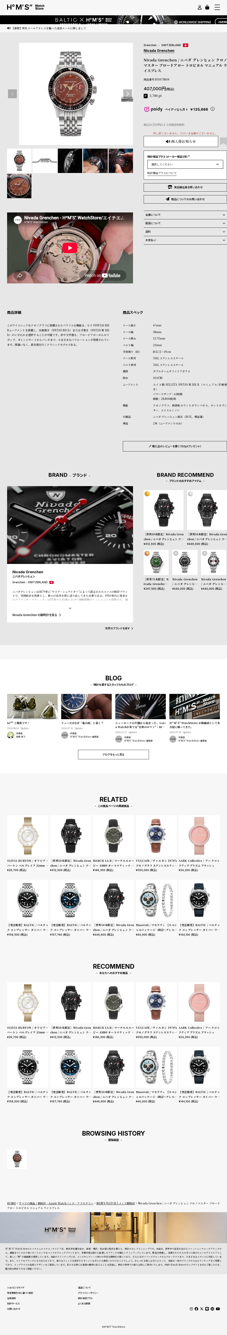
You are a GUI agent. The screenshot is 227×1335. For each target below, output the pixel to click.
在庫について (153, 214)
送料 (148, 231)
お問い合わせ (13, 1309)
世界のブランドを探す (117, 628)
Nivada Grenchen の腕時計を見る (34, 615)
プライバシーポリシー (88, 1293)
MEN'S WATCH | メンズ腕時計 (115, 1203)
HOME (11, 1203)
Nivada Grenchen (159, 50)
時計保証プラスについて (162, 173)
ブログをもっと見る (113, 754)
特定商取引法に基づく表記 (20, 1293)
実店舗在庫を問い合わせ (188, 187)
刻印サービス (13, 1303)
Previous (12, 93)
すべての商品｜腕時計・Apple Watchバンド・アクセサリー (56, 1203)
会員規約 (11, 1298)
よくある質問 (84, 1303)
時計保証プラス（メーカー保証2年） (169, 156)
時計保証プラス (85, 1298)
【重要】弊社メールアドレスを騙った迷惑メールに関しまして (49, 28)
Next (127, 93)
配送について (153, 223)
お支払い (150, 240)
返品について (84, 1287)
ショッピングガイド (15, 1287)
